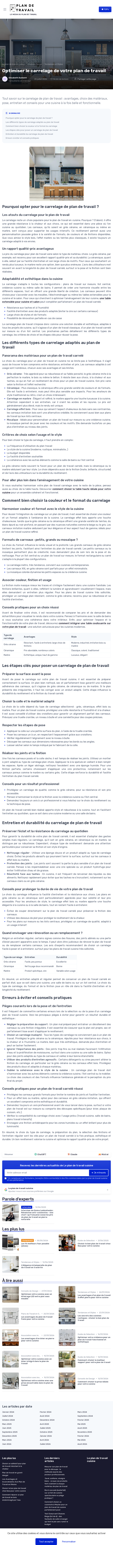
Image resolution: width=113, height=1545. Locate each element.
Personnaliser (69, 1541)
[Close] (87, 763)
